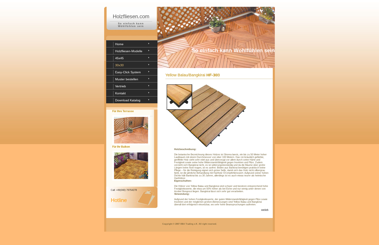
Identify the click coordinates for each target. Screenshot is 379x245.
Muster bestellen (126, 79)
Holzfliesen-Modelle (128, 51)
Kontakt (120, 93)
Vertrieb (120, 86)
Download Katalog (127, 100)
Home (119, 44)
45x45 (119, 58)
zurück (264, 209)
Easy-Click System (128, 72)
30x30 (119, 65)
